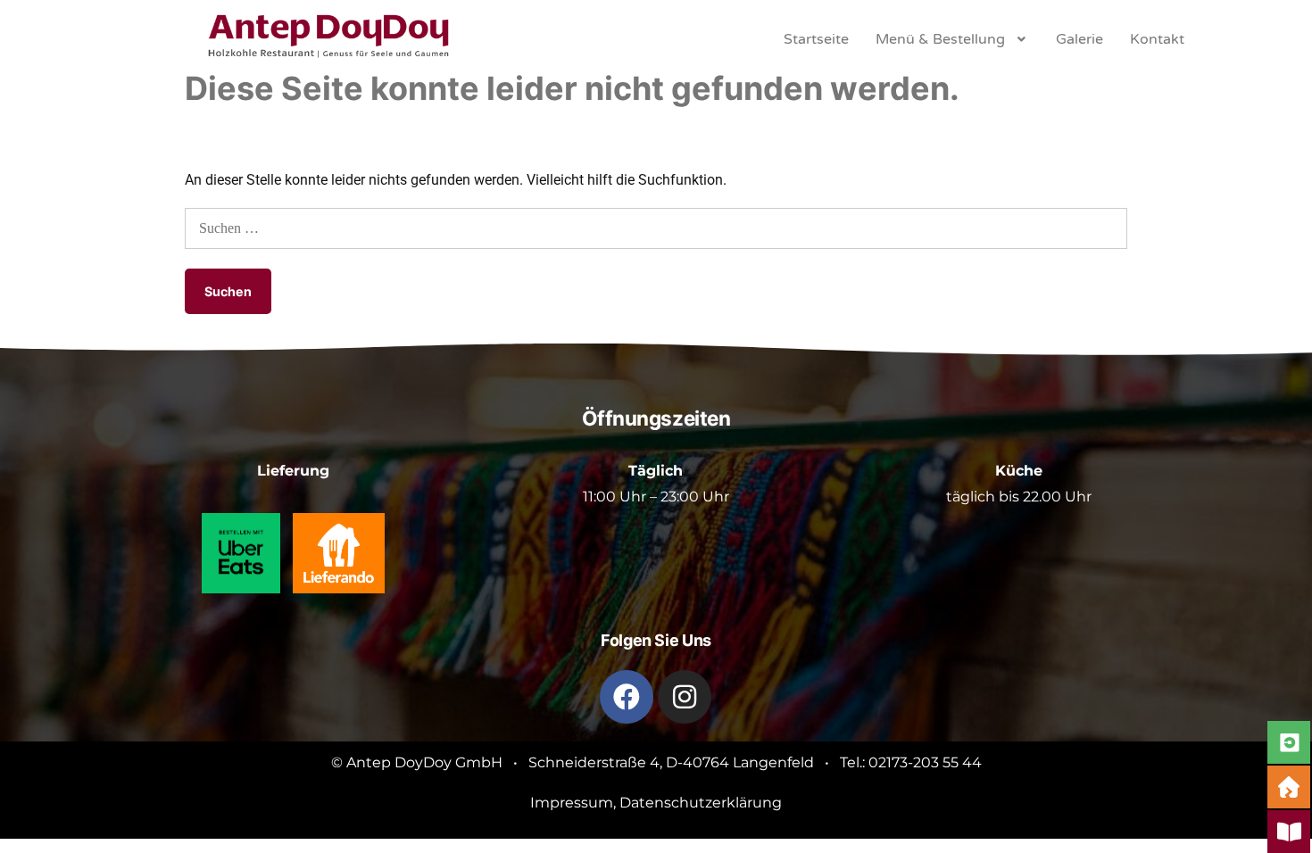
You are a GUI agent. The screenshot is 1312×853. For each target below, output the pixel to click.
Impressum (571, 802)
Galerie (1079, 39)
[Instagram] (684, 697)
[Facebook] (626, 697)
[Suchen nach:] (656, 227)
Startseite (816, 39)
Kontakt (1157, 39)
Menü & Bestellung (940, 39)
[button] (952, 39)
